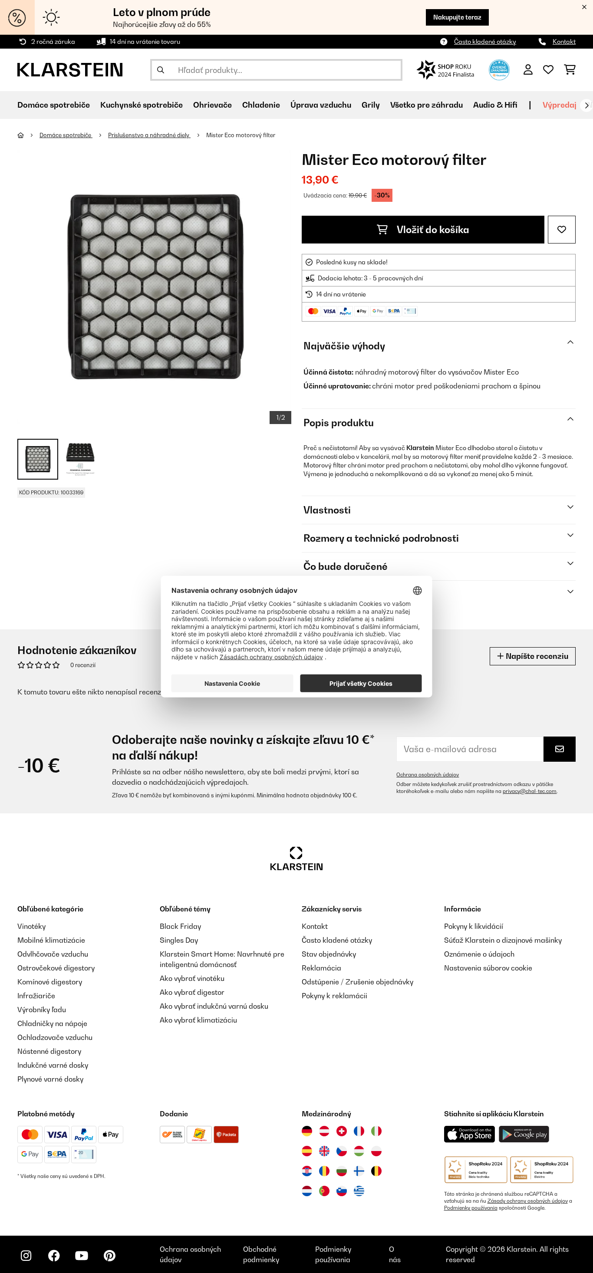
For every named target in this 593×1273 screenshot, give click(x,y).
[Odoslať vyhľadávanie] (160, 70)
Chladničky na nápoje (52, 1023)
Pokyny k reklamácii (334, 995)
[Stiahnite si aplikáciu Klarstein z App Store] (469, 1134)
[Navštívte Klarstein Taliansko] (376, 1131)
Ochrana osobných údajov (427, 775)
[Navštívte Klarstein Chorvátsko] (307, 1171)
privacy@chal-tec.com (530, 791)
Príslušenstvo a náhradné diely (149, 135)
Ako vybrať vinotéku (192, 978)
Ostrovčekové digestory (56, 968)
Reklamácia (321, 968)
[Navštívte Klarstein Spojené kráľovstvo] (324, 1151)
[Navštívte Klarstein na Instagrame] (26, 1256)
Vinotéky (31, 926)
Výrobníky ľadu (41, 1009)
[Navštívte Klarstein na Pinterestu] (109, 1256)
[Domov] (28, 135)
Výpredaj (560, 104)
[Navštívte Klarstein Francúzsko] (359, 1131)
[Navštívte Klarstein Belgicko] (376, 1171)
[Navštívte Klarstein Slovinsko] (341, 1191)
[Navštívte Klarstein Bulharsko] (341, 1171)
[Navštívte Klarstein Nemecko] (307, 1131)
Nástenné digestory (49, 1051)
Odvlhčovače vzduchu (52, 954)
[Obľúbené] (548, 70)
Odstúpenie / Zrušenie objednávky (357, 981)
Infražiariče (36, 995)
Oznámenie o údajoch (479, 954)
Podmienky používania (470, 1208)
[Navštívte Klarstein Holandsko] (307, 1191)
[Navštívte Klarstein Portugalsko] (324, 1191)
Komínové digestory (49, 981)
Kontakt (564, 41)
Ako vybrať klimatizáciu (198, 1020)
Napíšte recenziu (536, 656)
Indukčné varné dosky (52, 1065)
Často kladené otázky (485, 41)
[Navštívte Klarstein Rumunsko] (324, 1171)
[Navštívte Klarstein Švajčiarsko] (341, 1131)
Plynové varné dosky (50, 1079)
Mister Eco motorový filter (240, 135)
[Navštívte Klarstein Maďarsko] (359, 1151)
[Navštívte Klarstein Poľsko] (376, 1151)
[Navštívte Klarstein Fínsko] (359, 1171)
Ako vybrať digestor (192, 992)
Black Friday (180, 926)
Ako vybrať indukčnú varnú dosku (214, 1006)
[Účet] (528, 70)
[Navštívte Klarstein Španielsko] (307, 1151)
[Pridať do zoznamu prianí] (562, 229)
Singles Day (179, 940)
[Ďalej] (586, 105)
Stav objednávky (329, 954)
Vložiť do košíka (432, 229)
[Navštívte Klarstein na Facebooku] (54, 1256)
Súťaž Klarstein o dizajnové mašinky (503, 940)
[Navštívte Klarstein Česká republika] (341, 1151)
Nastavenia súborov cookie (488, 968)
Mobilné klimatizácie (51, 940)
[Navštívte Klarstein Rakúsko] (324, 1131)
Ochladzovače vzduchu (54, 1037)
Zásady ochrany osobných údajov (528, 1201)
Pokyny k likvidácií (473, 926)
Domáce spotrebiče (66, 135)
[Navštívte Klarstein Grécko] (359, 1191)
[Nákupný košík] (570, 70)
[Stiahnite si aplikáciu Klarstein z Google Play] (524, 1134)
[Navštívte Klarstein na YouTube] (81, 1256)
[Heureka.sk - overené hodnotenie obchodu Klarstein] (499, 69)
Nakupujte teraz (457, 17)
